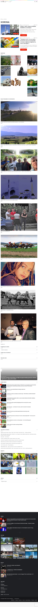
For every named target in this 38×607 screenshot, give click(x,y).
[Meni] (1, 2)
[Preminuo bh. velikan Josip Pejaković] (3, 567)
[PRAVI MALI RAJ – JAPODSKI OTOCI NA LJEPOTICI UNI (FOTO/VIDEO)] (3, 408)
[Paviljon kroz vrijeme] (7, 555)
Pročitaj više (23, 35)
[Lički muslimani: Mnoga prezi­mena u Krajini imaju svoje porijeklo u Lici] (22, 71)
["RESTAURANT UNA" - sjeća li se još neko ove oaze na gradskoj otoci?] (32, 81)
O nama (23, 600)
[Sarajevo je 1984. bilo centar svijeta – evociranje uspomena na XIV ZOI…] (19, 555)
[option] (19, 370)
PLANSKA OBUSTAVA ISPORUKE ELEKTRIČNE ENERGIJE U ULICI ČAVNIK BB (12, 122)
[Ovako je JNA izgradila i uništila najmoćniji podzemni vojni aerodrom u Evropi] (31, 548)
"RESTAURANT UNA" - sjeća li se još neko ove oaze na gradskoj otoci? (11, 446)
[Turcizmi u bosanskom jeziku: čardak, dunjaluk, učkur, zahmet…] (16, 60)
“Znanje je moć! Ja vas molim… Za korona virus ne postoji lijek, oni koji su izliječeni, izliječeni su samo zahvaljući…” (28, 41)
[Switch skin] (35, 2)
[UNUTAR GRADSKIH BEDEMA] (7, 540)
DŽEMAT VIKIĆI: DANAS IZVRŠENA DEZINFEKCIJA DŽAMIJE (28, 27)
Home (2, 19)
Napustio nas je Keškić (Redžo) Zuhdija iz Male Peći (16, 389)
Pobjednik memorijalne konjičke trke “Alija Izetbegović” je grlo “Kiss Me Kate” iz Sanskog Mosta (15, 258)
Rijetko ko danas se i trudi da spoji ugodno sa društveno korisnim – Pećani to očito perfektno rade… (16, 171)
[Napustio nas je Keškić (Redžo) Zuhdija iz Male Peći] (3, 391)
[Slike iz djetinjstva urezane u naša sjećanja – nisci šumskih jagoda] (3, 421)
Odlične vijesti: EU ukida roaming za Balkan (14, 424)
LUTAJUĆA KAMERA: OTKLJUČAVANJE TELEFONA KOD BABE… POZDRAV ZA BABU (20, 523)
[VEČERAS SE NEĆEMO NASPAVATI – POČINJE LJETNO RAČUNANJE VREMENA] (19, 463)
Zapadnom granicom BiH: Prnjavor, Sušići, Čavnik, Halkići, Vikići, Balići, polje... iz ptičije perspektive (16, 432)
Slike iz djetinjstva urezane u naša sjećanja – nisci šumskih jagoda (19, 420)
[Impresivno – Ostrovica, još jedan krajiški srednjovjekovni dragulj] (19, 540)
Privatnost (20, 600)
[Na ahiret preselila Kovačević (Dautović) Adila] (31, 470)
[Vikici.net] (7, 1)
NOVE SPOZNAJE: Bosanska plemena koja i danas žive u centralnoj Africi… (12, 286)
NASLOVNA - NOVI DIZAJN (5, 436)
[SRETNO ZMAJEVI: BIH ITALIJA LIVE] (7, 463)
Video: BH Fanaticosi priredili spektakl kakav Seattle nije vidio (18, 411)
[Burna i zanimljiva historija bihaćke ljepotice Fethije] (31, 555)
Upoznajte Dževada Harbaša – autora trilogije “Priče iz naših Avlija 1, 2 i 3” (20, 574)
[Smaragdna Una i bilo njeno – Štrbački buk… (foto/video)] (7, 456)
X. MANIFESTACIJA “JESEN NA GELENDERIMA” (14, 569)
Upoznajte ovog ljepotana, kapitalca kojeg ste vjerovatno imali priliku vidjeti (12, 440)
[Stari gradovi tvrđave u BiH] (31, 540)
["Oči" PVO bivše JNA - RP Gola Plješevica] (6, 81)
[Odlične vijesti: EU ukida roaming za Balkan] (3, 426)
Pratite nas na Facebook (5, 352)
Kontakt (16, 600)
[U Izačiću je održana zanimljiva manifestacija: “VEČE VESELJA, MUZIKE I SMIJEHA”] (3, 395)
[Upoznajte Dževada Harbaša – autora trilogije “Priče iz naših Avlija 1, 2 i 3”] (3, 575)
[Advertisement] (19, 11)
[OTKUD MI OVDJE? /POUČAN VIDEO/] (7, 548)
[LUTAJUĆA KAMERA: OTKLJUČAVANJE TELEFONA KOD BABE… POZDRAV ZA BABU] (3, 525)
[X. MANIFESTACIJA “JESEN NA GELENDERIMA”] (3, 571)
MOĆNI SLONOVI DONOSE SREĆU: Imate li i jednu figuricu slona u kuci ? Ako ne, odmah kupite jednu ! (16, 448)
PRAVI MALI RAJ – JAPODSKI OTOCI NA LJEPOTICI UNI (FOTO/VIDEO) (19, 406)
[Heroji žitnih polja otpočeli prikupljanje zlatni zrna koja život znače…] (3, 404)
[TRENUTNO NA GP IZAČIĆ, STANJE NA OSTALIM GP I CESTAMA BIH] (6, 71)
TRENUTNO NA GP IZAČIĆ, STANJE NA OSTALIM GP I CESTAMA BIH (11, 441)
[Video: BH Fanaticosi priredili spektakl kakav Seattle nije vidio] (3, 413)
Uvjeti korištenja (27, 600)
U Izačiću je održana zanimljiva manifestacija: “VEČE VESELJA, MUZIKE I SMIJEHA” (21, 393)
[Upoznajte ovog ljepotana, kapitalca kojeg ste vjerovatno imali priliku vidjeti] (32, 71)
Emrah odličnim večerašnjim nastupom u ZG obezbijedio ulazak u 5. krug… (20, 527)
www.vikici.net (16, 598)
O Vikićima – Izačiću (34, 600)
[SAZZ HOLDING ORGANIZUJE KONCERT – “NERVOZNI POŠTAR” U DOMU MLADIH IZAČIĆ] (19, 470)
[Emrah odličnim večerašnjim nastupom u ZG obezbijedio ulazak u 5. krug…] (3, 529)
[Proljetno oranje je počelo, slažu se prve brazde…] (7, 470)
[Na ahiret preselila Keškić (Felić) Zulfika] (31, 463)
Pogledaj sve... (3, 344)
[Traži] (36, 2)
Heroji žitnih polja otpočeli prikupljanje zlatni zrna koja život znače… (19, 402)
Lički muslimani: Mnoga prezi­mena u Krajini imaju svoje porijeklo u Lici (11, 443)
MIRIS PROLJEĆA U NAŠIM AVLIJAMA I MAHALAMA (12, 379)
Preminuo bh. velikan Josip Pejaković (13, 565)
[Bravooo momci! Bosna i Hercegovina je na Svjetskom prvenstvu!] (31, 456)
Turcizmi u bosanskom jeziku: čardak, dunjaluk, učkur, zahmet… (10, 438)
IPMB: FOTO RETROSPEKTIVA (5, 231)
